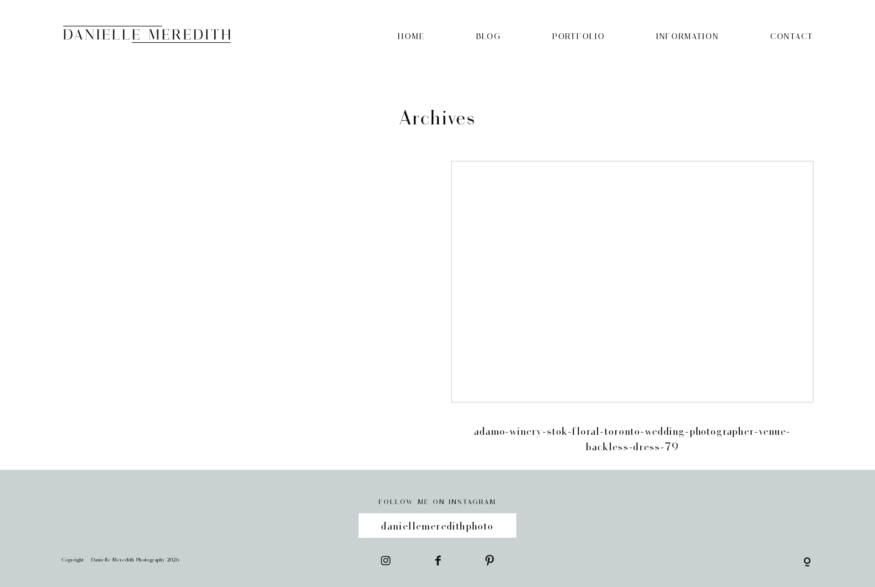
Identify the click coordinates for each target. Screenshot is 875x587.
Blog (488, 36)
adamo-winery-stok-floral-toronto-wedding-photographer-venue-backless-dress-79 (632, 315)
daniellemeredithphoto (437, 525)
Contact (791, 36)
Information (687, 36)
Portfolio (578, 36)
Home (411, 36)
